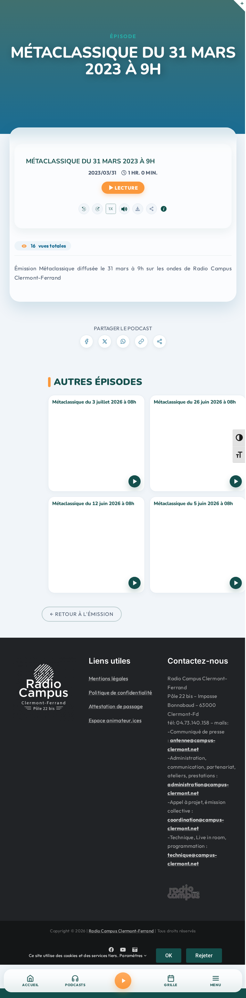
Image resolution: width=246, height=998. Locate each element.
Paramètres (131, 955)
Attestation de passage (116, 706)
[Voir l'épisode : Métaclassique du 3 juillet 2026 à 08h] (96, 443)
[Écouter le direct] (123, 980)
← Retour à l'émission (81, 614)
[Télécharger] (137, 208)
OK (168, 956)
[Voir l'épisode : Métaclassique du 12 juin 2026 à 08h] (96, 545)
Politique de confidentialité (120, 692)
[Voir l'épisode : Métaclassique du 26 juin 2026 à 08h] (198, 443)
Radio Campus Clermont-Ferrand (121, 930)
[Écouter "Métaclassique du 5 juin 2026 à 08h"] (236, 583)
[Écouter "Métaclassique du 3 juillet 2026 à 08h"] (134, 481)
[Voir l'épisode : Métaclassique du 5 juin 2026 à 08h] (198, 545)
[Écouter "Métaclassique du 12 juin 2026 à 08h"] (134, 583)
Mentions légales (108, 678)
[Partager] (151, 208)
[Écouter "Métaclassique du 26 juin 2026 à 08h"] (236, 481)
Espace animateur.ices (115, 720)
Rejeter (204, 956)
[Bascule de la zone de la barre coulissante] (239, 6)
